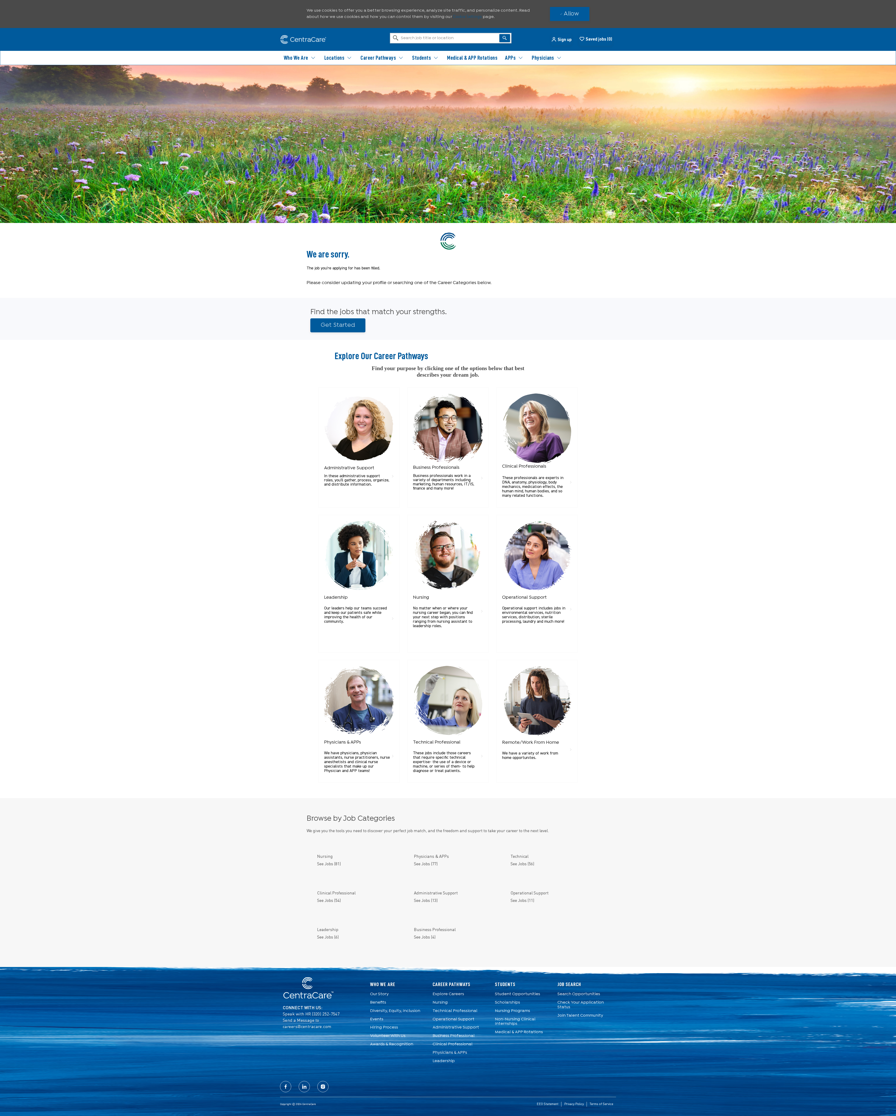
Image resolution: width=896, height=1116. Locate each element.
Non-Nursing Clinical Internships (515, 1021)
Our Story (379, 994)
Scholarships (507, 1002)
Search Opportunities (578, 994)
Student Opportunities (517, 994)
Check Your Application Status (580, 1005)
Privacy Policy (574, 1104)
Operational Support (453, 1019)
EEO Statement (547, 1104)
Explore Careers (448, 994)
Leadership (444, 1061)
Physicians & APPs (450, 1052)
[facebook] (285, 1086)
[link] (359, 441)
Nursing (440, 1002)
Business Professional (454, 1035)
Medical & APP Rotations (472, 58)
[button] (561, 39)
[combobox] (450, 38)
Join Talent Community (580, 1015)
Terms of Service (601, 1104)
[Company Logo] (303, 39)
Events (376, 1019)
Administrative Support (456, 1027)
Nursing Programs (512, 1010)
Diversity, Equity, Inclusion (395, 1010)
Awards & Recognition (391, 1044)
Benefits (378, 1002)
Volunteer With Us (388, 1035)
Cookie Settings (467, 17)
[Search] (504, 38)
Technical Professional (455, 1010)
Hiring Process (384, 1027)
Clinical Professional (452, 1044)
